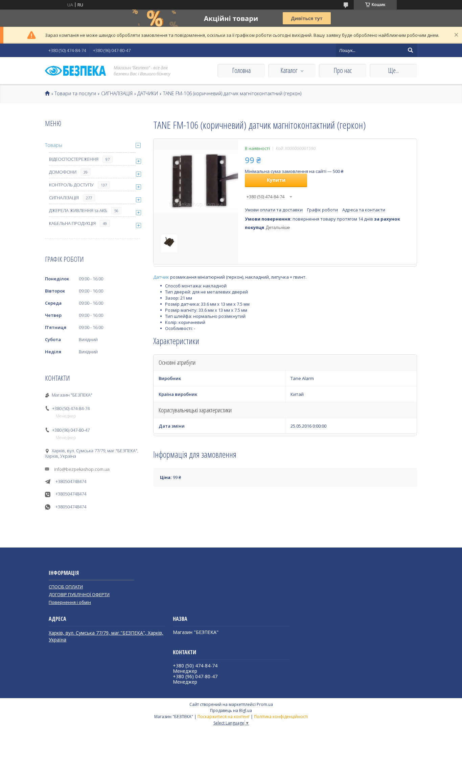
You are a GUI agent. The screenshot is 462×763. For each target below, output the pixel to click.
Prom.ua (265, 704)
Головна (241, 70)
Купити (276, 180)
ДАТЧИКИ (147, 93)
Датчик (161, 277)
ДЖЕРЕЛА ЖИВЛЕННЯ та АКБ (78, 210)
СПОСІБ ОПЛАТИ (66, 587)
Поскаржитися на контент (224, 716)
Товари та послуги (75, 93)
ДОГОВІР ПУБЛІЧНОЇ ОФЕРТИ (79, 594)
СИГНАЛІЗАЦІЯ (117, 93)
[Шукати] (410, 50)
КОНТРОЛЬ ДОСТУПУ (71, 185)
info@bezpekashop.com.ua (82, 469)
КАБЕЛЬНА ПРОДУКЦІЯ (72, 223)
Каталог (288, 70)
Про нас (342, 70)
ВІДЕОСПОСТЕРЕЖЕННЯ (73, 159)
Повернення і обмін (70, 602)
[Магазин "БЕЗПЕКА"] (75, 71)
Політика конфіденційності (281, 716)
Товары (53, 145)
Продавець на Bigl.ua (231, 710)
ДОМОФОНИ (62, 172)
